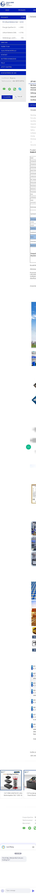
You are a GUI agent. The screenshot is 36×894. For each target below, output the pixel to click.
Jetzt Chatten (6, 67)
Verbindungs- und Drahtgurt (13, 38)
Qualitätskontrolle (8, 50)
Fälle (3, 63)
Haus (7, 10)
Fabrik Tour (5, 46)
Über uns (4, 42)
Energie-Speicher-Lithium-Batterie (13, 27)
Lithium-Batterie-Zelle (13, 32)
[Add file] (2, 891)
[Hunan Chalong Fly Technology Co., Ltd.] (4, 89)
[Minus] (33, 847)
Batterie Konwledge (8, 59)
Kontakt (4, 55)
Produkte (21, 10)
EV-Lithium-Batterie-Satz (13, 22)
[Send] (33, 891)
